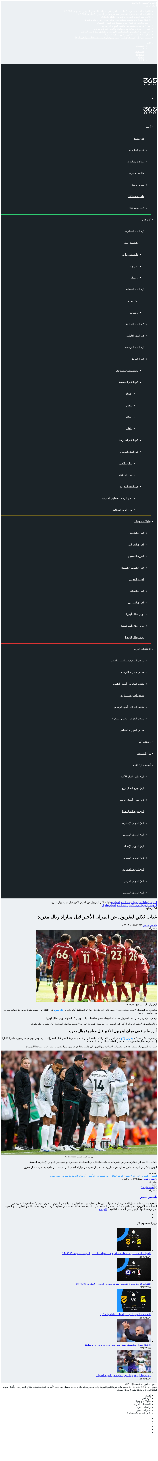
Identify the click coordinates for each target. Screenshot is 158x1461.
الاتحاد (129, 393)
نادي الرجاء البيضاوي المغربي (117, 498)
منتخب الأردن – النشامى (132, 730)
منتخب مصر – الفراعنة (132, 672)
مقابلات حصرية (136, 173)
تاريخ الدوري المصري (133, 858)
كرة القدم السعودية (128, 382)
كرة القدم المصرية (128, 451)
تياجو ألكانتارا (116, 1175)
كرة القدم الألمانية (135, 335)
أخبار (148, 126)
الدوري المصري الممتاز (132, 567)
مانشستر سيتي (130, 243)
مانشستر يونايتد (130, 254)
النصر (129, 405)
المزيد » (103, 1209)
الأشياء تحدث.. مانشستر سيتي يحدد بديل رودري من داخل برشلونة (118, 20)
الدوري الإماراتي (136, 602)
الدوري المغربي (136, 579)
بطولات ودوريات (142, 521)
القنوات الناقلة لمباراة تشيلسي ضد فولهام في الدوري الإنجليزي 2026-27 (114, 14)
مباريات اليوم (144, 753)
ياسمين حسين (149, 925)
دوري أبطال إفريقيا (134, 637)
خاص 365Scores (136, 196)
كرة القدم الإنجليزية (134, 231)
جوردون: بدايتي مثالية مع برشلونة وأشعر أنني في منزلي (122, 28)
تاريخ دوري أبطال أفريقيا (132, 799)
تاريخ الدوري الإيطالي (133, 846)
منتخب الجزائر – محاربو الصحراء (128, 718)
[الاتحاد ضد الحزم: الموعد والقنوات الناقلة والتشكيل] (134, 1311)
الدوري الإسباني (136, 544)
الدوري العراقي (136, 591)
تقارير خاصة (138, 184)
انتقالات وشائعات (135, 161)
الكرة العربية (138, 359)
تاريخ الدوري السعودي (133, 869)
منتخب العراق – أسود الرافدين (129, 707)
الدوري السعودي (136, 556)
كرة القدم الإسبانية (135, 289)
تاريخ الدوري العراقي (133, 881)
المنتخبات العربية (142, 649)
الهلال (129, 417)
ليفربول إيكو (127, 1038)
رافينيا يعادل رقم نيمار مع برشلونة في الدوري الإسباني (123, 23)
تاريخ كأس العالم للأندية (132, 776)
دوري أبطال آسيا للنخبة (132, 625)
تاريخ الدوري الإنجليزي (133, 823)
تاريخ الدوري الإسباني (133, 834)
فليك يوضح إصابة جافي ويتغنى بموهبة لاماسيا (128, 34)
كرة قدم (146, 219)
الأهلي (129, 428)
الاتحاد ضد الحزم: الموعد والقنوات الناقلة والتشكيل (125, 17)
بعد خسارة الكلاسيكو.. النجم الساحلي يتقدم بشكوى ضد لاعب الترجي (116, 31)
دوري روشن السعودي (127, 370)
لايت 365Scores (136, 208)
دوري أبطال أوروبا (135, 614)
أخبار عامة (139, 138)
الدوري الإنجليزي (136, 533)
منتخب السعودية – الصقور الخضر (127, 660)
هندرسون (55, 1175)
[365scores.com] (150, 84)
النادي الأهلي (125, 463)
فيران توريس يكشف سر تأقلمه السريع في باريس (126, 25)
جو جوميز (104, 1175)
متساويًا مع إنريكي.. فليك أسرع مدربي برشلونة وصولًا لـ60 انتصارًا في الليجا (113, 37)
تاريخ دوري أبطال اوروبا (132, 788)
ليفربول (134, 266)
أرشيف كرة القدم (142, 765)
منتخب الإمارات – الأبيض (132, 695)
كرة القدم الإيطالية (135, 324)
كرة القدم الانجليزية (120, 902)
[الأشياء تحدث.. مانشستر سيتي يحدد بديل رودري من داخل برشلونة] (134, 1341)
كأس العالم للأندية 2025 (139, 1413)
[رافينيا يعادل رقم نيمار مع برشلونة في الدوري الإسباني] (134, 1372)
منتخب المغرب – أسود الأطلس (128, 683)
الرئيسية (152, 902)
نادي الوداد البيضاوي (122, 509)
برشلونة (134, 312)
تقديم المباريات (136, 150)
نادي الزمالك (125, 475)
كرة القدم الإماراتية (128, 440)
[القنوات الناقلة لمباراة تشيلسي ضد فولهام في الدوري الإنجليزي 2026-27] (134, 1280)
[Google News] (149, 1187)
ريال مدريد (132, 301)
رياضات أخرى (144, 741)
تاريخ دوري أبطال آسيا (133, 811)
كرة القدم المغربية (129, 486)
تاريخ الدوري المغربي (133, 892)
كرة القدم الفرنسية (134, 347)
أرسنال (134, 277)
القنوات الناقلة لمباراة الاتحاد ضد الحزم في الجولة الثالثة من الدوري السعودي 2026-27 (107, 11)
